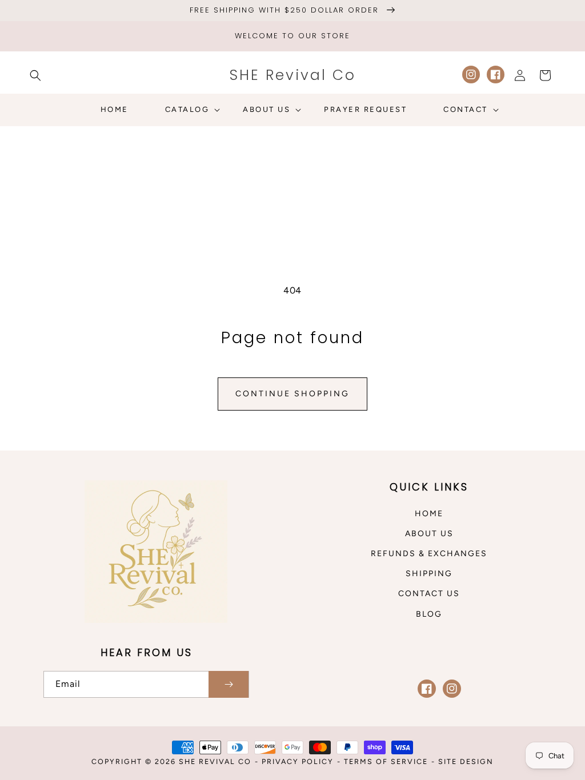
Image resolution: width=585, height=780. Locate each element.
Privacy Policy (298, 761)
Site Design (466, 761)
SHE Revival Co (215, 761)
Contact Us (429, 593)
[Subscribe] (229, 684)
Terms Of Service (386, 761)
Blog (429, 614)
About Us (429, 533)
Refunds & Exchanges (429, 553)
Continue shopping (292, 394)
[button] (35, 75)
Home (429, 513)
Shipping (429, 573)
